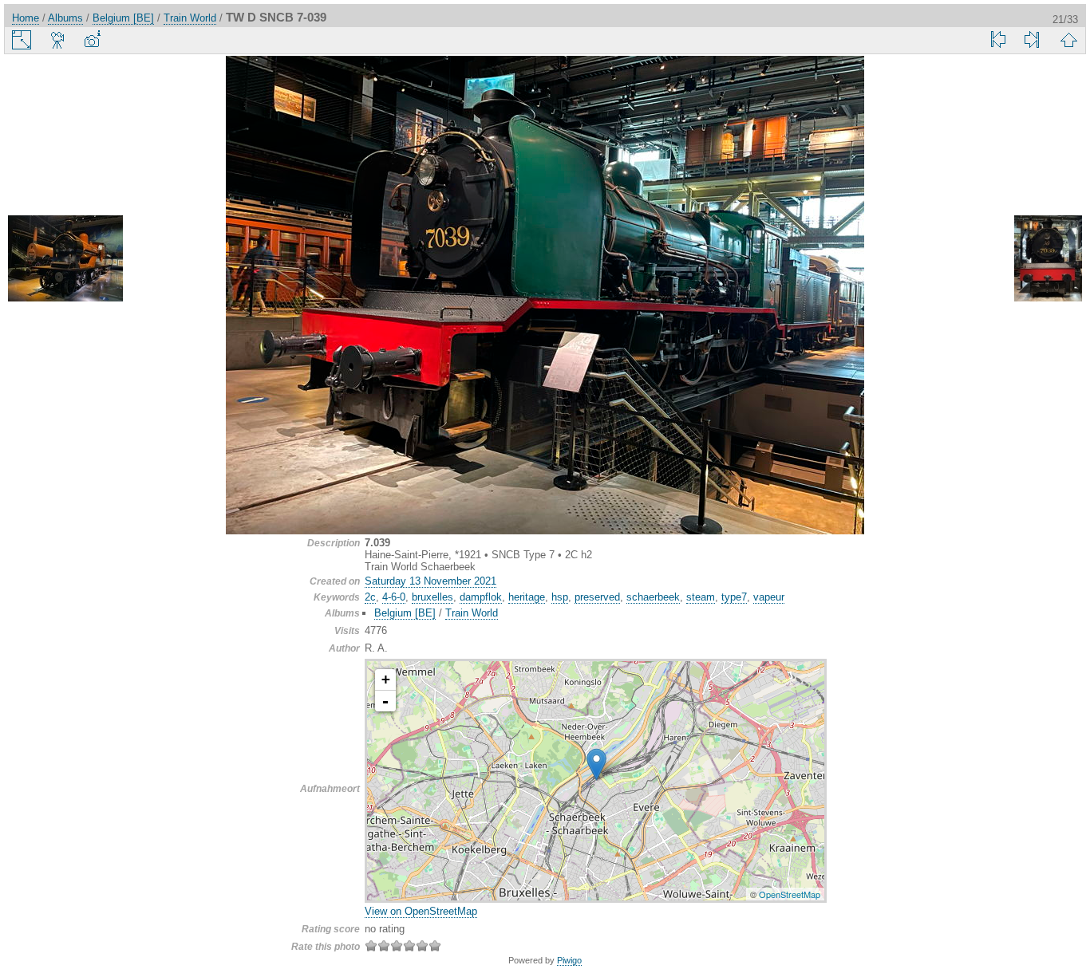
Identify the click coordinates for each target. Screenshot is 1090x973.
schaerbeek (653, 597)
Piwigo (569, 960)
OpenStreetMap (789, 894)
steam (700, 597)
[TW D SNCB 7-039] (596, 764)
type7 (734, 597)
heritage (526, 597)
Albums (65, 18)
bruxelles (432, 597)
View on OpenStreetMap (421, 911)
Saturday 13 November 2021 (430, 581)
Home (25, 18)
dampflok (481, 597)
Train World (190, 18)
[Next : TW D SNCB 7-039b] (1024, 259)
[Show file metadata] (92, 40)
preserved (597, 597)
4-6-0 (393, 597)
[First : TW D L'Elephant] (998, 40)
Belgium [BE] (123, 18)
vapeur (768, 597)
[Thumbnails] (1068, 40)
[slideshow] (58, 40)
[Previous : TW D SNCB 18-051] (65, 259)
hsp (559, 597)
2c (370, 597)
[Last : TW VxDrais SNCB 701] (1032, 40)
